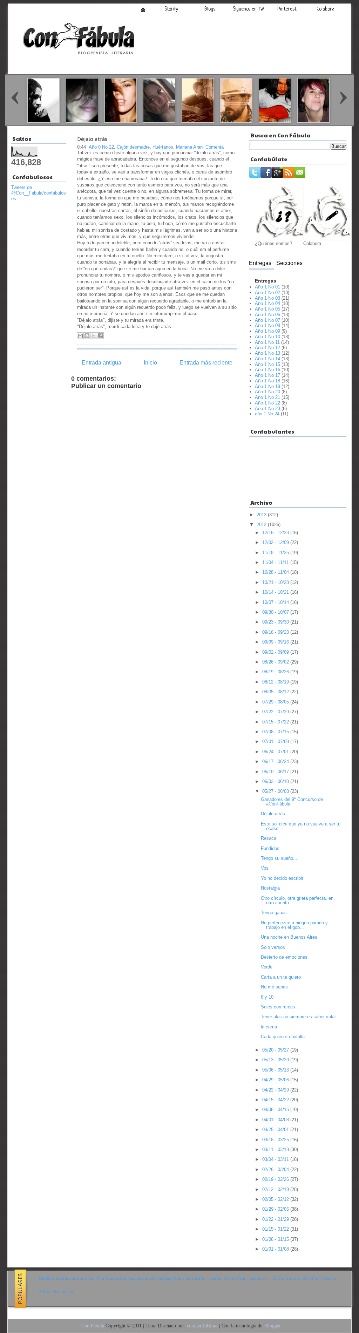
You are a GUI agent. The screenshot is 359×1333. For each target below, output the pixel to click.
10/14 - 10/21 (276, 592)
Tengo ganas (274, 912)
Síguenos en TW (248, 9)
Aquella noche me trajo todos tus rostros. (167, 1278)
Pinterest (287, 9)
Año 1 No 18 (267, 380)
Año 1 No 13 (267, 353)
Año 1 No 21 (267, 397)
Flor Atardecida (111, 1278)
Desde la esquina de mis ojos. (66, 1278)
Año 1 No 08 (267, 325)
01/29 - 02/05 (276, 1209)
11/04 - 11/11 (276, 562)
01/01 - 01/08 (276, 1249)
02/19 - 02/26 (276, 1179)
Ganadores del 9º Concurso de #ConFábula (292, 802)
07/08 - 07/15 (276, 731)
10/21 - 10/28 (276, 582)
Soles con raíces (278, 1006)
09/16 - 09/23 (276, 632)
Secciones (289, 263)
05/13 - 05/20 (276, 1059)
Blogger (273, 1325)
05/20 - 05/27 (276, 1050)
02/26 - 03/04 (276, 1169)
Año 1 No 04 (267, 303)
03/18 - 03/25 (276, 1139)
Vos (265, 868)
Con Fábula (92, 1325)
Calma (215, 1278)
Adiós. (45, 1291)
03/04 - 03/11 (276, 1159)
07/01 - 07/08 (276, 741)
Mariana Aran (189, 147)
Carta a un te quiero (281, 977)
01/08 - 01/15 (276, 1239)
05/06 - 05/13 (276, 1070)
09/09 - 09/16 (276, 642)
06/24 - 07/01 (276, 751)
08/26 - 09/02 (276, 662)
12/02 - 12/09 (276, 542)
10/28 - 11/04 (276, 572)
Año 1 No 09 (267, 331)
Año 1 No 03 (267, 298)
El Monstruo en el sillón (295, 1278)
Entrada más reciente (206, 363)
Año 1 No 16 (267, 369)
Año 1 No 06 (267, 314)
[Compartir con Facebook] (100, 335)
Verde (266, 967)
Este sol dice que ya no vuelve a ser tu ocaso (300, 826)
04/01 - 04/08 (276, 1119)
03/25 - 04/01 (276, 1129)
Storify (171, 9)
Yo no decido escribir (282, 878)
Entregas (260, 263)
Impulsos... (259, 1278)
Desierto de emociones (284, 957)
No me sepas (274, 986)
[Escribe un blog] (86, 335)
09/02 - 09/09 (276, 652)
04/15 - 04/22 (276, 1099)
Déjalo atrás (92, 139)
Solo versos (273, 947)
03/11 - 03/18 (276, 1149)
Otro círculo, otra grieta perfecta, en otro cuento (297, 900)
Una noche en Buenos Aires (289, 937)
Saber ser (329, 1278)
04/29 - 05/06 (276, 1079)
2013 (262, 514)
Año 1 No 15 (267, 364)
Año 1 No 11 (267, 342)
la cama (269, 1026)
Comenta (214, 147)
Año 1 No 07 (267, 320)
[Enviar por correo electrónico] (80, 335)
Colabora (325, 9)
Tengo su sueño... (279, 858)
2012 (262, 524)
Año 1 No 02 (267, 292)
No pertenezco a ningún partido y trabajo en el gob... (294, 925)
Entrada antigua (101, 363)
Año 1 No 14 (267, 358)
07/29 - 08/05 (276, 702)
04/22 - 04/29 (276, 1090)
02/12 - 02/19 (276, 1189)
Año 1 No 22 (267, 403)
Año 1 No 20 (267, 391)
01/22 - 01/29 (276, 1219)
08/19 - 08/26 (276, 671)
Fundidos (270, 848)
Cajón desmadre (133, 147)
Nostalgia (270, 888)
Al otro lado (235, 1278)
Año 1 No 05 (267, 309)
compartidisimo (202, 1325)
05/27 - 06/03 (276, 791)
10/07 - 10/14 (276, 602)
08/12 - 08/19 (276, 682)
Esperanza (63, 1291)
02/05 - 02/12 (276, 1199)
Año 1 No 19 (267, 386)
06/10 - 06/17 (276, 771)
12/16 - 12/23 (276, 532)
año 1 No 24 (267, 413)
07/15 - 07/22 (276, 722)
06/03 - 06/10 (276, 781)
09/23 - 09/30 (276, 622)
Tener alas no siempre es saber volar (298, 1016)
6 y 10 (267, 997)
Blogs (209, 9)
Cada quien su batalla (283, 1036)
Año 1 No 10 (267, 336)
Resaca (268, 838)
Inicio (143, 10)
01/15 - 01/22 (276, 1229)
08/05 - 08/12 (276, 691)
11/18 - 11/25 (276, 552)
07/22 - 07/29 (276, 711)
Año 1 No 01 (267, 287)
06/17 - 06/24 (276, 761)
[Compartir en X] (93, 335)
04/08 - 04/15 (276, 1109)
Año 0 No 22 (101, 147)
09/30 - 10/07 (276, 612)
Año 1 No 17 (267, 375)
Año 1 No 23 (267, 408)
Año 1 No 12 (267, 347)
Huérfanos (163, 147)
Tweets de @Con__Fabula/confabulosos (38, 193)
